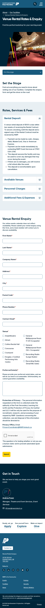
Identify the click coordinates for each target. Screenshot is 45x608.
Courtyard (9, 353)
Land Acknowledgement (24, 598)
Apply (7, 526)
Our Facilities (15, 12)
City (4, 283)
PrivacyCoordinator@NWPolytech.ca (17, 427)
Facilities (5, 584)
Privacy (39, 604)
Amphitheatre (10, 336)
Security (26, 584)
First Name (7, 236)
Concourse (9, 348)
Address (6, 271)
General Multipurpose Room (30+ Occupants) (33, 347)
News (4, 587)
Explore (21, 526)
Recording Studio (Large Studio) (32, 355)
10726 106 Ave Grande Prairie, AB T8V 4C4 (8, 559)
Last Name (7, 248)
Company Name (9, 259)
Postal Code (8, 295)
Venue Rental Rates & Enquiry (16, 15)
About (5, 12)
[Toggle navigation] (40, 4)
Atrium (7, 340)
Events (5, 580)
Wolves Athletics (29, 587)
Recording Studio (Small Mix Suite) (32, 362)
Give (36, 526)
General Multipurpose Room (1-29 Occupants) (33, 338)
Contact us (8, 548)
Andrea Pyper (8, 498)
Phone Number (9, 307)
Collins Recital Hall (12, 344)
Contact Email (8, 319)
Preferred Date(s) (10, 370)
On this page (9, 72)
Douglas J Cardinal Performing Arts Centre (12, 359)
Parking (26, 580)
